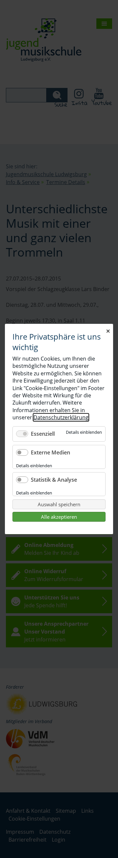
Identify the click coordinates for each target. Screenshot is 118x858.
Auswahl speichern (59, 504)
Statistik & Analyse (54, 479)
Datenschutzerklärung (60, 417)
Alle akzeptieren (59, 516)
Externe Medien (50, 452)
